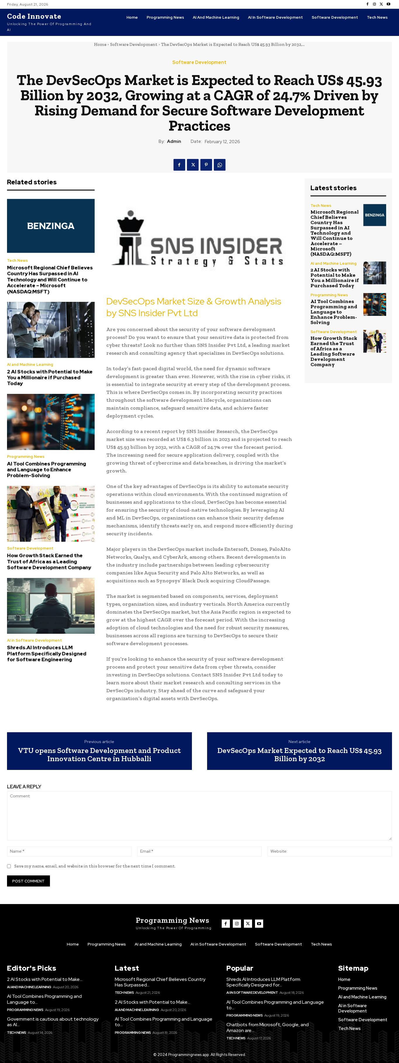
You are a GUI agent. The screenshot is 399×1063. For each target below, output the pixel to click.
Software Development (133, 44)
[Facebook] (367, 4)
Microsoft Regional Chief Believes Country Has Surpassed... (160, 982)
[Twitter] (381, 4)
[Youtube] (388, 4)
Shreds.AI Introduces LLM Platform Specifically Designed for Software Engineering (46, 653)
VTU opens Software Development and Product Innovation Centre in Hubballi (99, 754)
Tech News (17, 260)
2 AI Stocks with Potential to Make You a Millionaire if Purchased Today (50, 377)
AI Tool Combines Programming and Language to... (44, 999)
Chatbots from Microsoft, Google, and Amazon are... (267, 1027)
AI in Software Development (34, 640)
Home (100, 44)
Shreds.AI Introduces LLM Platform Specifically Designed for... (263, 982)
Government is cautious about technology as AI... (52, 1022)
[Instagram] (374, 4)
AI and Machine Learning (30, 364)
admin (174, 141)
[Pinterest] (206, 165)
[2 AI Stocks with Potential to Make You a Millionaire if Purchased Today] (51, 330)
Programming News (25, 456)
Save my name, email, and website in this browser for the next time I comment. (95, 866)
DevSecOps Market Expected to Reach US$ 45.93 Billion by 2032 (299, 754)
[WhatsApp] (219, 165)
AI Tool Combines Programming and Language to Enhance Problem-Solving (46, 469)
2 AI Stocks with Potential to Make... (44, 979)
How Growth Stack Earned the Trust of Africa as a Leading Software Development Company (49, 561)
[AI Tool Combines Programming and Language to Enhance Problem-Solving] (51, 422)
